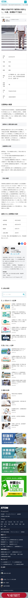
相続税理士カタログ (13, 544)
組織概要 (19, 514)
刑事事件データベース (13, 542)
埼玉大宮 (10, 521)
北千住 (5, 524)
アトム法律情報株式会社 (17, 562)
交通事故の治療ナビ (5, 554)
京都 (20, 524)
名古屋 (16, 524)
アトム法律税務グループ (6, 562)
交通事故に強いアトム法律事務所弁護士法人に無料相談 (12, 539)
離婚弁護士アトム (4, 544)
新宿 (2, 524)
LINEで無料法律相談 (5, 531)
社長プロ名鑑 (13, 554)
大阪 (23, 524)
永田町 (2, 521)
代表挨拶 (2, 514)
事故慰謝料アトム (4, 542)
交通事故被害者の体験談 (6, 556)
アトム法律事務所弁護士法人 (6, 564)
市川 (18, 521)
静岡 (12, 524)
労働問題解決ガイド (19, 546)
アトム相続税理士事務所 (19, 564)
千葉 (14, 521)
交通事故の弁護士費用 (5, 516)
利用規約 (22, 531)
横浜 (9, 524)
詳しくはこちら (14, 253)
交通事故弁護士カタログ (17, 552)
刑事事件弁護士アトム (5, 537)
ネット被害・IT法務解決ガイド (7, 546)
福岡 (5, 526)
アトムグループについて (11, 514)
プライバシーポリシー (15, 531)
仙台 (6, 521)
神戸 (2, 526)
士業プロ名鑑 (19, 554)
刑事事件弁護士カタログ (6, 552)
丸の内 (21, 521)
